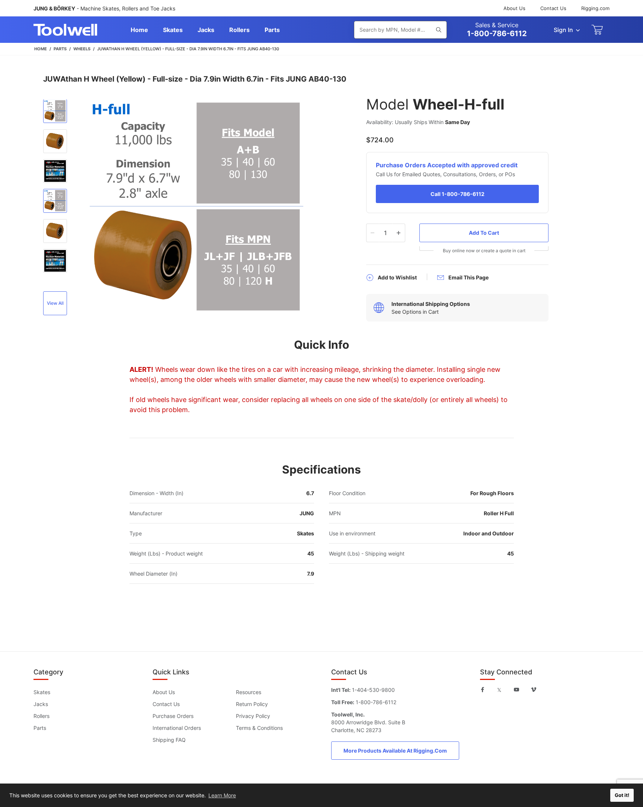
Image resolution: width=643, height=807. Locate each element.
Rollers (41, 716)
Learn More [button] (222, 795)
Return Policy (252, 704)
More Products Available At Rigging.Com (395, 750)
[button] (55, 112)
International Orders (177, 728)
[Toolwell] (65, 30)
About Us (514, 8)
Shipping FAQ (169, 740)
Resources (248, 692)
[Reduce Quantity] (372, 233)
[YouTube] (516, 689)
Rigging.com (595, 8)
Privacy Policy (253, 716)
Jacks (40, 704)
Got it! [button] (622, 795)
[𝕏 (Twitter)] (499, 689)
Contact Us (553, 8)
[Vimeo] (533, 689)
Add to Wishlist (397, 277)
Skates (41, 692)
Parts (39, 728)
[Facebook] (482, 689)
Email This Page (468, 277)
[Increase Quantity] (398, 233)
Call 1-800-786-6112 (457, 194)
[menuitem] (139, 30)
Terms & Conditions (259, 728)
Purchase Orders (173, 716)
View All (55, 303)
